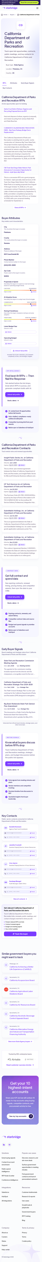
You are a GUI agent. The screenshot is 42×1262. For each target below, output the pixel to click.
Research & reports (28, 1196)
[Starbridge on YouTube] (9, 1145)
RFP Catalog (26, 1216)
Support (4, 1245)
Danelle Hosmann (15, 827)
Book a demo (12, 401)
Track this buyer (21, 934)
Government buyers (29, 1212)
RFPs (4, 83)
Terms (24, 1237)
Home (5, 14)
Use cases (25, 1201)
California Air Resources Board (22, 1005)
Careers (4, 1237)
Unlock (9, 332)
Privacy (24, 1232)
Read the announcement (29, 2)
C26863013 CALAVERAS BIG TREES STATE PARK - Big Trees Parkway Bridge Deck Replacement (19, 130)
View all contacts (19, 899)
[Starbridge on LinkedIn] (4, 1145)
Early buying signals (8, 1158)
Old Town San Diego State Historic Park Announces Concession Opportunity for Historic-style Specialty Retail (17, 170)
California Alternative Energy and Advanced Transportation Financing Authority (22, 1031)
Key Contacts (7, 88)
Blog (23, 1220)
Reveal (33, 833)
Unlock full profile (21, 351)
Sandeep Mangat (15, 881)
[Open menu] (37, 8)
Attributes (13, 83)
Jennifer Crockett (15, 845)
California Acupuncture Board (22, 980)
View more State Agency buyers (19, 1041)
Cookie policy (26, 1241)
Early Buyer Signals (27, 83)
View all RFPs (19, 207)
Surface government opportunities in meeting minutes (30, 1167)
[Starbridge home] (9, 8)
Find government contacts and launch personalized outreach (29, 1176)
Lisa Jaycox (13, 863)
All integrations (7, 1201)
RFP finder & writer (8, 1176)
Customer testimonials (29, 1192)
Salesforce (5, 1192)
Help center (6, 1250)
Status (4, 1241)
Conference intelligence (10, 1180)
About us (5, 1232)
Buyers (12, 14)
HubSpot (5, 1196)
